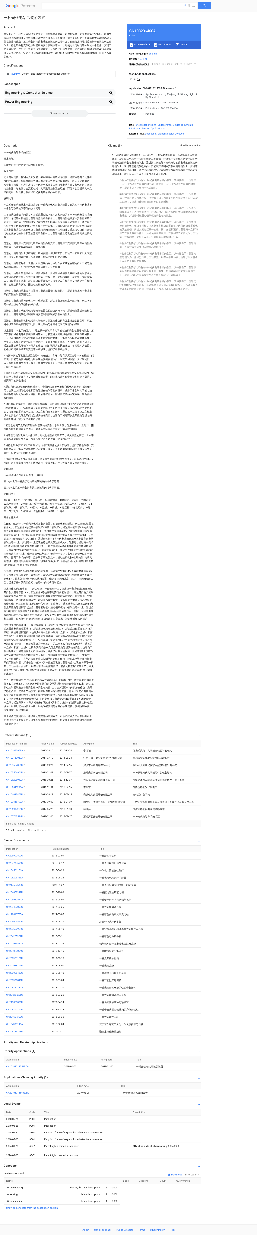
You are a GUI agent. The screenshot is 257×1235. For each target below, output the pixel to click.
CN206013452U (15, 794)
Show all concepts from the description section (32, 1207)
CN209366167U (14, 958)
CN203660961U (14, 928)
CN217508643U (14, 885)
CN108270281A (14, 987)
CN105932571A (14, 899)
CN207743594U (15, 816)
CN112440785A (14, 914)
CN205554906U (15, 772)
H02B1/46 (15, 73)
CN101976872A (14, 943)
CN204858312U (14, 892)
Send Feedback (102, 1229)
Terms (141, 1229)
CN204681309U (14, 1016)
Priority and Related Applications (147, 128)
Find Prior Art (165, 44)
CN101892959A (15, 750)
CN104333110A (14, 1024)
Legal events (164, 124)
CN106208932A (15, 779)
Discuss (179, 133)
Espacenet (151, 133)
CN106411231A (15, 787)
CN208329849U (14, 980)
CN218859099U (14, 1002)
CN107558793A (15, 801)
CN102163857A (15, 757)
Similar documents (183, 124)
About (85, 1229)
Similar (184, 44)
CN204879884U (14, 950)
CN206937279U (15, 809)
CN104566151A (14, 870)
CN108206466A (14, 877)
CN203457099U (14, 906)
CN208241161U (14, 1009)
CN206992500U (14, 855)
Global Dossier (166, 133)
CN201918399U (14, 965)
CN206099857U (14, 921)
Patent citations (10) (146, 124)
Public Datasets (124, 1229)
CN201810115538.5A (17, 1066)
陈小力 (143, 58)
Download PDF (142, 44)
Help (172, 1229)
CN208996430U (14, 972)
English (153, 53)
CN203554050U (15, 765)
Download (176, 1174)
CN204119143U (14, 1031)
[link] (38, 74)
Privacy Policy (157, 1229)
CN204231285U (14, 994)
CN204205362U (14, 936)
